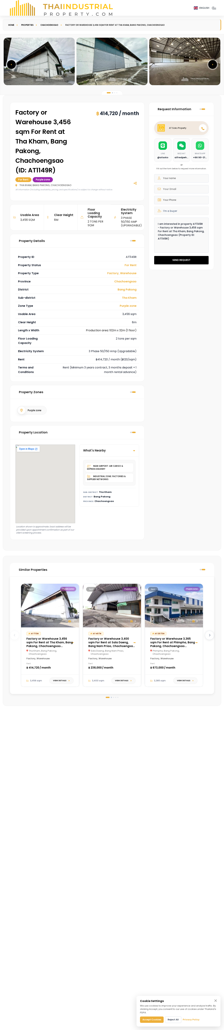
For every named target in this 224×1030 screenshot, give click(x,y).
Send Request (181, 260)
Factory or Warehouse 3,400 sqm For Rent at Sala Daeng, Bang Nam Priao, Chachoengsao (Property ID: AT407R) (111, 644)
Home (11, 25)
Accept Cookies (151, 1019)
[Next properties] (209, 635)
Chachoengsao (49, 25)
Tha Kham (129, 298)
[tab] (109, 92)
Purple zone (128, 306)
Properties (27, 25)
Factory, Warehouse (121, 273)
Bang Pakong (127, 290)
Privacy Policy (191, 1019)
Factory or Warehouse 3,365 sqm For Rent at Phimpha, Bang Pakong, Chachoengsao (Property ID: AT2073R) (172, 644)
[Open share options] (135, 183)
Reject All (173, 1019)
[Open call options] (203, 128)
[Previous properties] (14, 635)
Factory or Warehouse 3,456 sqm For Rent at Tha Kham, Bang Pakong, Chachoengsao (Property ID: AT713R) (49, 644)
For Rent (130, 265)
